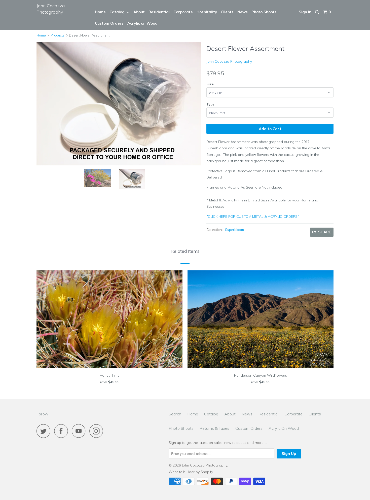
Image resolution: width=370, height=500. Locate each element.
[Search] (317, 12)
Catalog (118, 12)
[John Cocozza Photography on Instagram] (97, 431)
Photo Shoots (264, 12)
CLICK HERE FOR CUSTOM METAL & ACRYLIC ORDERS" (252, 216)
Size (210, 84)
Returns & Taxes (214, 428)
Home (100, 12)
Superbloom (234, 230)
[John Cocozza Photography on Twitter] (44, 431)
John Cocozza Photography (50, 9)
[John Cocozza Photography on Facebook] (62, 431)
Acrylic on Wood (142, 23)
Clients (227, 12)
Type (210, 104)
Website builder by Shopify (191, 472)
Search (175, 413)
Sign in (305, 12)
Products (57, 35)
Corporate (183, 12)
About (139, 12)
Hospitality (207, 12)
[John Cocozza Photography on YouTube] (80, 431)
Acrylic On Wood (284, 428)
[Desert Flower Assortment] (118, 103)
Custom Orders (109, 23)
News (242, 12)
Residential (159, 12)
